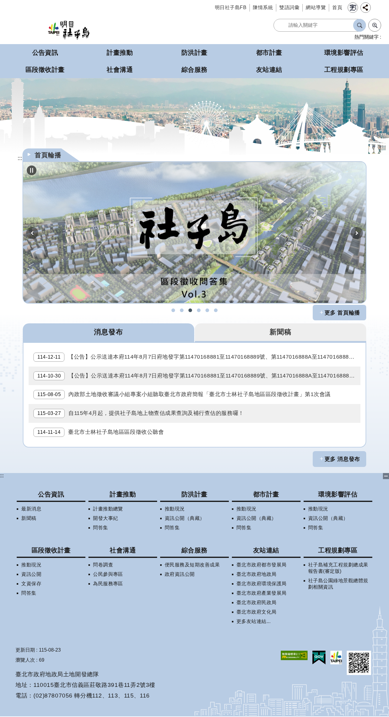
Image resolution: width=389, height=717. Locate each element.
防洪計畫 (194, 494)
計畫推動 (123, 494)
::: (2, 475)
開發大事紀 (105, 518)
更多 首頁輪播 (342, 313)
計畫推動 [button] (120, 52)
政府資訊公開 (180, 574)
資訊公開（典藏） (185, 518)
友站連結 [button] (269, 69)
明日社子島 (68, 29)
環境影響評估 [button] (343, 52)
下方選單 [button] (386, 476)
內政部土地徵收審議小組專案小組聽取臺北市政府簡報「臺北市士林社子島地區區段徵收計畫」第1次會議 (184, 394)
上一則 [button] (32, 233)
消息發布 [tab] (108, 332)
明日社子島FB (230, 7)
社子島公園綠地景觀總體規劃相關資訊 (338, 584)
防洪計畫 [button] (194, 52)
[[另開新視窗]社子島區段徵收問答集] (194, 232)
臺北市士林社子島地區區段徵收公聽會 (100, 432)
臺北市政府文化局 (256, 611)
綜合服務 (194, 550)
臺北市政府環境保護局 (261, 583)
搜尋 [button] (359, 25)
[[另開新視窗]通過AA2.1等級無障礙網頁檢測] (294, 655)
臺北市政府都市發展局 (261, 564)
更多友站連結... (253, 621)
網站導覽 (316, 7)
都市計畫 (266, 494)
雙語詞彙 (289, 7)
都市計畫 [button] (269, 52)
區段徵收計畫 (51, 550)
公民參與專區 (108, 574)
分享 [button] (365, 7)
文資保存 (31, 583)
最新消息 (31, 508)
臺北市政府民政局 (256, 602)
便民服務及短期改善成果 (192, 564)
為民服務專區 (108, 583)
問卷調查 (103, 564)
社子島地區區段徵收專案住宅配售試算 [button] (216, 310)
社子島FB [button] (173, 310)
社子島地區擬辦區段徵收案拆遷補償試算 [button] (199, 310)
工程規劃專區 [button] (343, 69)
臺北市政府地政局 (256, 574)
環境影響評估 (337, 494)
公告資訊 (51, 494)
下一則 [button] (357, 233)
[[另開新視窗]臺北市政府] (336, 657)
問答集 (100, 527)
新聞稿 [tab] (280, 332)
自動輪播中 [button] (31, 170)
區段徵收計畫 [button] (45, 69)
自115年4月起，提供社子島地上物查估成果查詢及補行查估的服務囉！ (140, 413)
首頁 (337, 7)
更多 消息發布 (342, 459)
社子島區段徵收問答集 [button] (190, 310)
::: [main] (20, 158)
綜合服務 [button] (194, 69)
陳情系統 (263, 7)
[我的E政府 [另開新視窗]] (318, 658)
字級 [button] (353, 7)
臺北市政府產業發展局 (261, 593)
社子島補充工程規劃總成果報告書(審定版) (338, 568)
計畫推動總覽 (108, 508)
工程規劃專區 (337, 550)
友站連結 (266, 550)
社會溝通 (123, 550)
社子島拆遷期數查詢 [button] (182, 310)
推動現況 (175, 508)
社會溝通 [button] (120, 69)
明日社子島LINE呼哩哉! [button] (207, 310)
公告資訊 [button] (45, 52)
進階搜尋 (374, 25)
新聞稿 (28, 518)
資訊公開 (31, 574)
